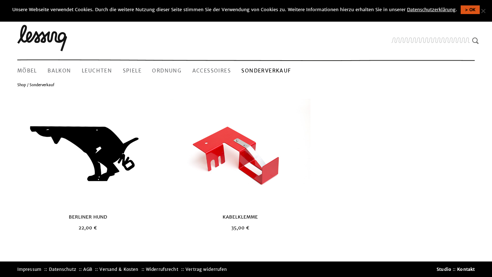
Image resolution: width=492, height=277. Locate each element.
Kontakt (466, 269)
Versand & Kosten (118, 269)
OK (472, 9)
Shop (21, 85)
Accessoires (211, 70)
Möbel (27, 70)
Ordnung (167, 70)
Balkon (59, 70)
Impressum (29, 269)
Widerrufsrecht (162, 269)
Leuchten (97, 70)
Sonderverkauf (266, 70)
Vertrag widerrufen (206, 269)
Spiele (132, 70)
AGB (87, 269)
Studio (444, 269)
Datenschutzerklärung (431, 9)
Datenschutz (62, 269)
